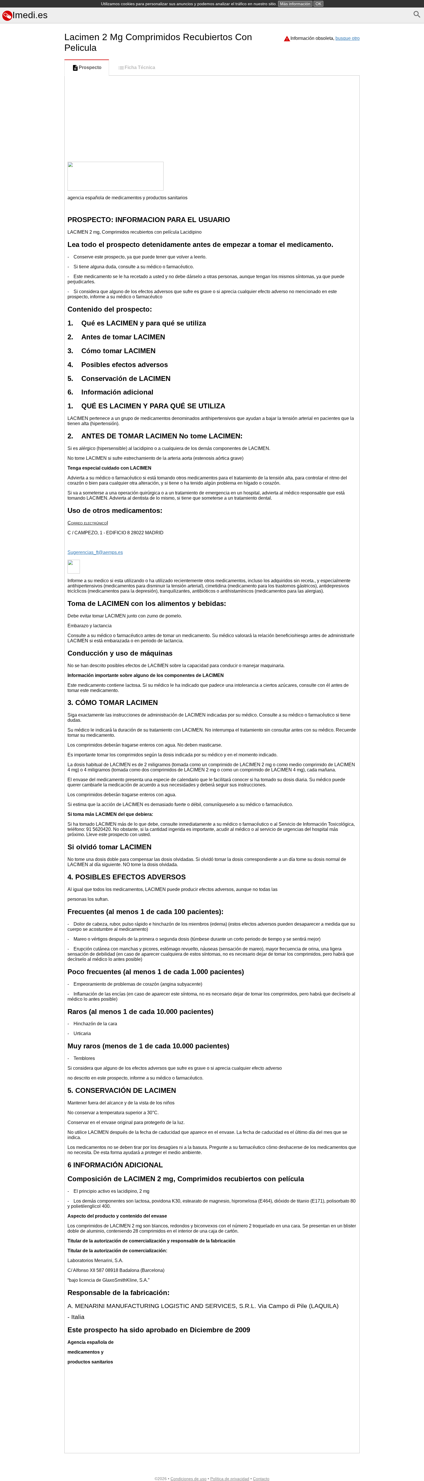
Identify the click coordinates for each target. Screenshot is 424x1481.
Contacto (261, 1478)
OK (318, 3)
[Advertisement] (31, 279)
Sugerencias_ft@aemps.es (95, 552)
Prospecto (90, 67)
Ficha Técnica (140, 67)
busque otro (347, 38)
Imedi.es (30, 15)
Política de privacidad (229, 1478)
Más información (295, 3)
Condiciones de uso (188, 1478)
